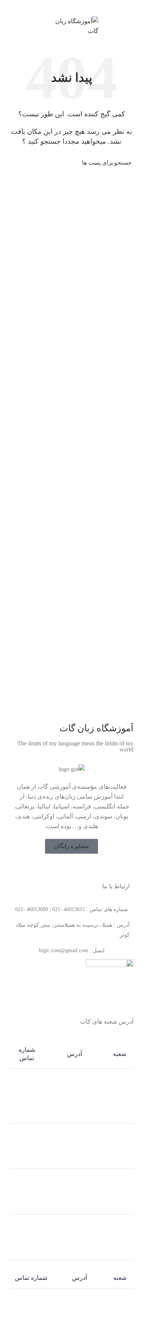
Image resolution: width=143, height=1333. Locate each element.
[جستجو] (16, 162)
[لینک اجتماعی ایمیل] (84, 7)
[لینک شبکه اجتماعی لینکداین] (76, 7)
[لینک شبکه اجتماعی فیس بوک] (87, 868)
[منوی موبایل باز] (133, 26)
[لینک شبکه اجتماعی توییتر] (77, 868)
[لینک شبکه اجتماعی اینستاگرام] (67, 868)
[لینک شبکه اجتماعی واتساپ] (67, 7)
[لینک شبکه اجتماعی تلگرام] (58, 7)
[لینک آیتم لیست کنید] (71, 910)
